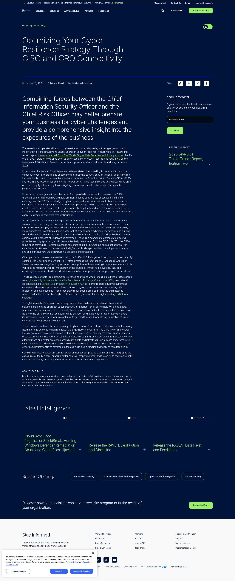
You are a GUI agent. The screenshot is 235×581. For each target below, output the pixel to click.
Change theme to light (208, 26)
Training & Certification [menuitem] (185, 534)
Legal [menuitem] (97, 566)
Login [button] (188, 3)
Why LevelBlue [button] (71, 11)
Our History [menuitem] (100, 538)
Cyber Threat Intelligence (162, 476)
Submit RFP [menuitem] (140, 543)
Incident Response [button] (204, 3)
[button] (162, 10)
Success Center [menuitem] (182, 543)
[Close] (93, 553)
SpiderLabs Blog (37, 25)
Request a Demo (200, 10)
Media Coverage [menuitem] (103, 548)
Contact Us (175, 3)
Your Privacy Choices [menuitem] (151, 566)
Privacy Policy (72, 562)
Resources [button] (103, 11)
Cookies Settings (18, 571)
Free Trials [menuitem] (140, 548)
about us (49, 385)
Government (160, 3)
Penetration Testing (84, 476)
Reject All (59, 571)
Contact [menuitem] (139, 538)
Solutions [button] (54, 11)
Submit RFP (176, 10)
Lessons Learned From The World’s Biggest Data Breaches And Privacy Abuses (80, 155)
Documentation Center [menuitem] (185, 548)
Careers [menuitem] (139, 534)
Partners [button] (88, 11)
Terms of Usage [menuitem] (112, 566)
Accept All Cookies (81, 571)
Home (25, 25)
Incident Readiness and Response (121, 476)
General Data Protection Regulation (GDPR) (64, 283)
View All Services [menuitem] (103, 534)
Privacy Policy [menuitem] (130, 566)
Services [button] (39, 11)
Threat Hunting (193, 476)
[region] (49, 563)
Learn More (117, 3)
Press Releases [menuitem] (102, 543)
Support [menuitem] (179, 538)
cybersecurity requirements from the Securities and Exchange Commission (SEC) (71, 280)
